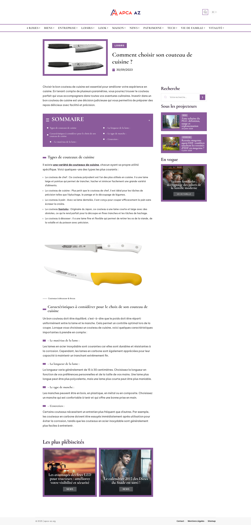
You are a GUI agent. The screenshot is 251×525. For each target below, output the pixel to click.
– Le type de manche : (116, 133)
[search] (205, 12)
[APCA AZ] (125, 12)
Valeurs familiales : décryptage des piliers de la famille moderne (184, 184)
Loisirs (119, 45)
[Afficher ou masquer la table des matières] (117, 120)
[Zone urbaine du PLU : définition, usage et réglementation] (171, 121)
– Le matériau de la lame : (65, 141)
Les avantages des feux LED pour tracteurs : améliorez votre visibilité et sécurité (70, 478)
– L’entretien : (112, 139)
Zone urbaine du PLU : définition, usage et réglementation (191, 122)
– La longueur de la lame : (118, 127)
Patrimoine (187, 137)
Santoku (63, 209)
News (70, 489)
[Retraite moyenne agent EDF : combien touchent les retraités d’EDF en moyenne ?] (171, 143)
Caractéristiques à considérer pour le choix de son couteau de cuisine (73, 135)
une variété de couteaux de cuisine (76, 164)
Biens (185, 115)
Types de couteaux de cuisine (63, 127)
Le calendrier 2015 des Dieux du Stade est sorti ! (126, 480)
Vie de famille (184, 194)
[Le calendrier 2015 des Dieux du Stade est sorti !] (126, 472)
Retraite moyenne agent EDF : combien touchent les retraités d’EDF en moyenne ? (193, 144)
